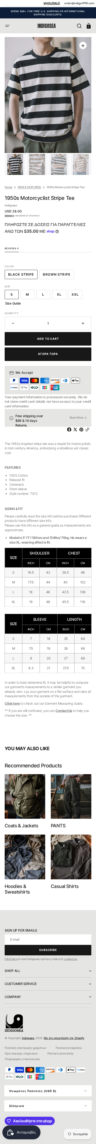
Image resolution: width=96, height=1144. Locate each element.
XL (61, 295)
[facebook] (70, 429)
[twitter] (76, 429)
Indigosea (28, 1038)
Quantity (11, 313)
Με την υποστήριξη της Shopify (64, 1038)
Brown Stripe (58, 275)
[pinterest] (82, 429)
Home (8, 187)
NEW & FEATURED (29, 187)
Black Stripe (23, 275)
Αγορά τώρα (48, 354)
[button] (7, 26)
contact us (70, 959)
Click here (12, 703)
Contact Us (63, 711)
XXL (77, 295)
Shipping (9, 215)
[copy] (88, 429)
